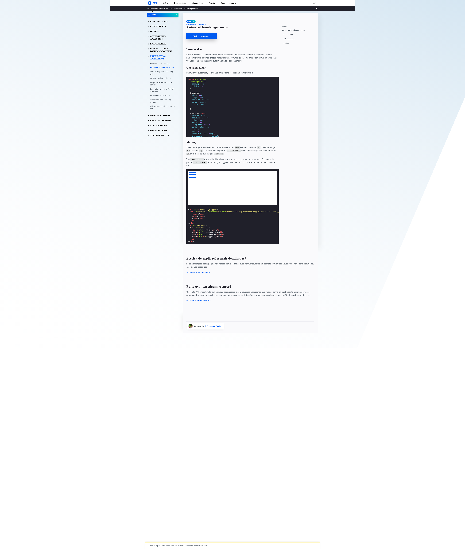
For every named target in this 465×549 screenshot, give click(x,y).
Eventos (212, 3)
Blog (223, 3)
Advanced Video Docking (160, 63)
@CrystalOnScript (213, 326)
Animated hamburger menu (162, 67)
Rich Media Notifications (160, 95)
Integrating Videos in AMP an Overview (162, 90)
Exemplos (202, 24)
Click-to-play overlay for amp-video (162, 72)
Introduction (288, 34)
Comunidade (197, 3)
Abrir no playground (201, 36)
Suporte (232, 3)
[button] (192, 174)
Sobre (165, 3)
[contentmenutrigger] (298, 26)
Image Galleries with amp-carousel (161, 83)
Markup (286, 43)
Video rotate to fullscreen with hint (162, 107)
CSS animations (289, 39)
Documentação (180, 3)
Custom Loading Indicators (161, 78)
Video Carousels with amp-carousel (161, 101)
